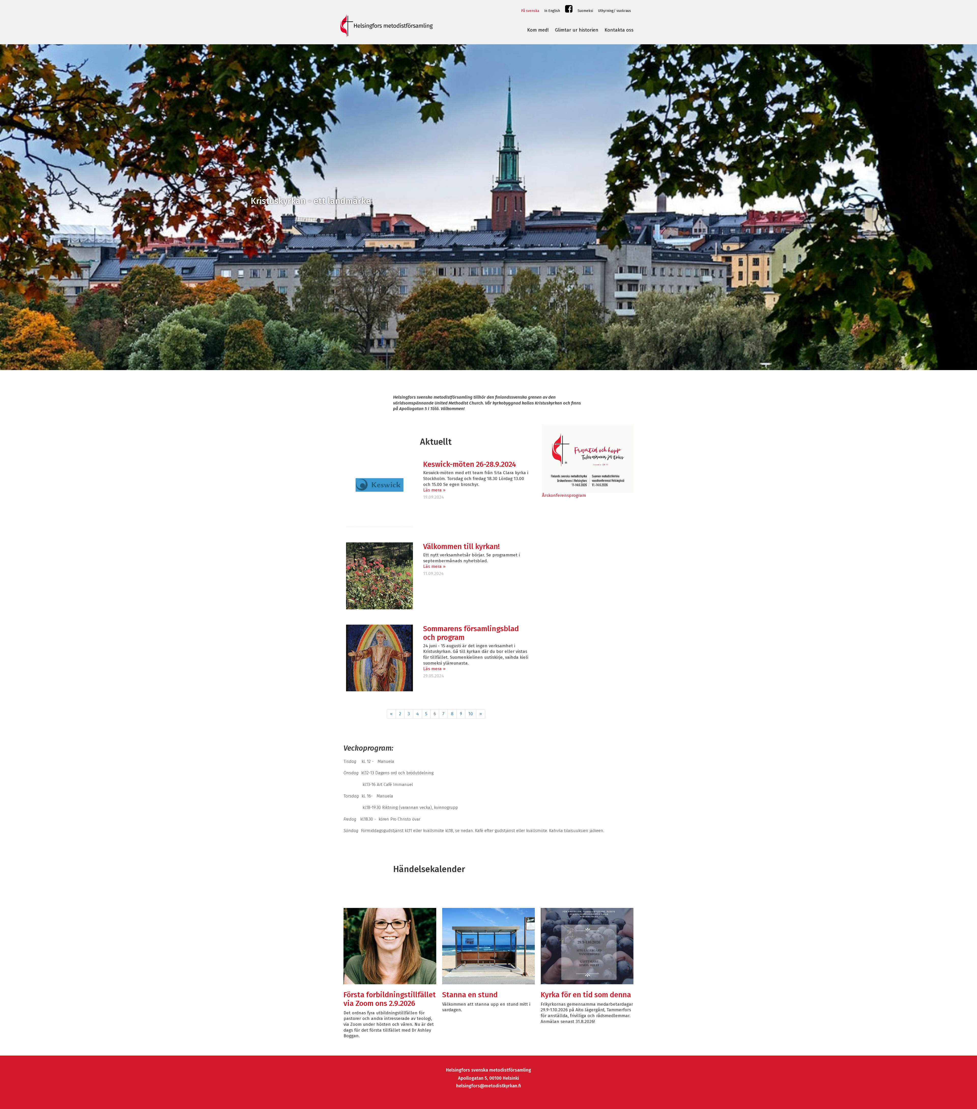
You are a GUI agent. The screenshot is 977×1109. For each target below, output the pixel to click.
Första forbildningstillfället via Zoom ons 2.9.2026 (389, 999)
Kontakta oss (619, 30)
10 (470, 714)
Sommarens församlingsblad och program (471, 633)
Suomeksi (585, 11)
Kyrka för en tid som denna (586, 994)
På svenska (530, 11)
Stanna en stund (470, 994)
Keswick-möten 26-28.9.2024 (469, 464)
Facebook (568, 10)
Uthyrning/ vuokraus (614, 11)
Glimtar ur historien (576, 30)
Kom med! (538, 30)
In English (552, 11)
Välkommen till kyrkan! (461, 546)
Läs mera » (434, 490)
